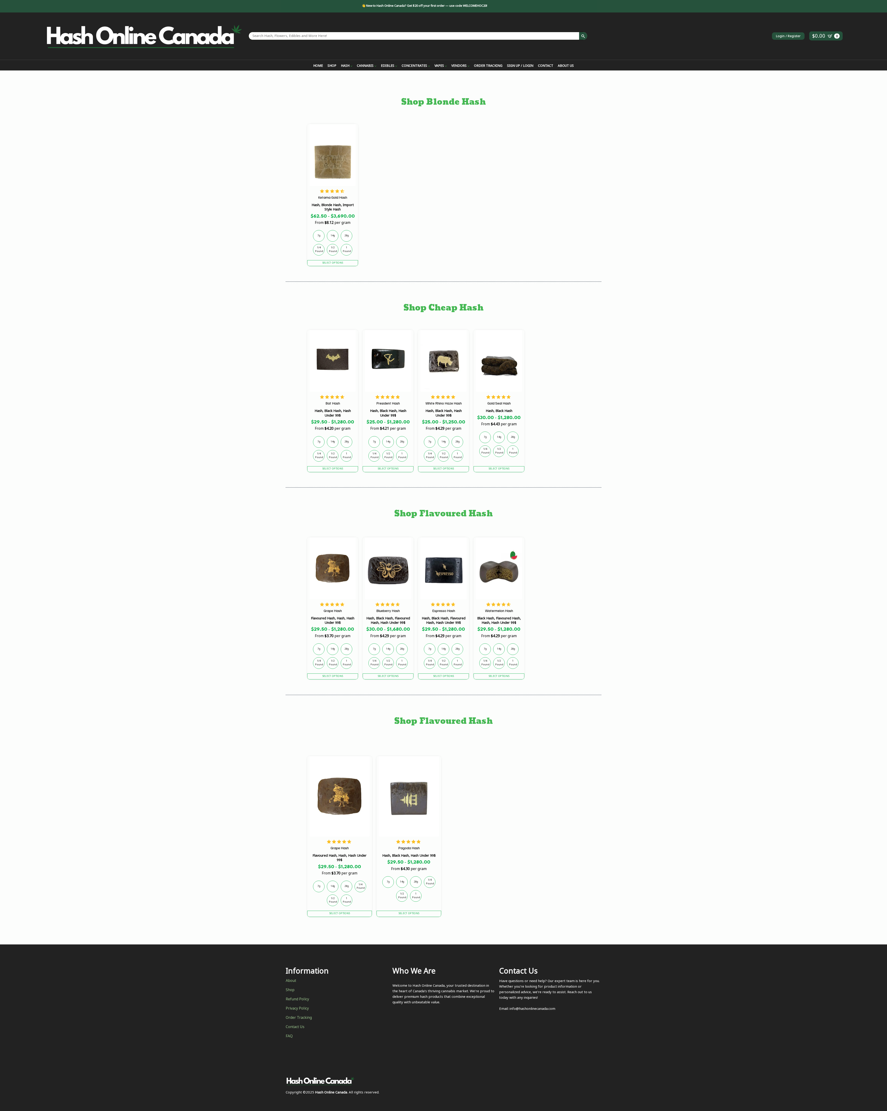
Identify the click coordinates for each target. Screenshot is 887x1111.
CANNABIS (365, 66)
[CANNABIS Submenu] (375, 66)
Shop (290, 990)
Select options (332, 263)
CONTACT (545, 66)
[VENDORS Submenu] (468, 66)
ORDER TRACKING (488, 66)
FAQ (289, 1036)
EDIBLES (387, 66)
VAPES (439, 66)
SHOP (332, 66)
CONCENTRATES (414, 66)
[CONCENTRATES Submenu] (428, 66)
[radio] (319, 236)
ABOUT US (566, 66)
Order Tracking (299, 1018)
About (291, 981)
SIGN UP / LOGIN (520, 66)
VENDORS (459, 66)
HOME (318, 66)
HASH (345, 66)
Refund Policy (297, 999)
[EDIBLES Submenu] (395, 66)
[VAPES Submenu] (445, 66)
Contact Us (295, 1027)
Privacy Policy (297, 1009)
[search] (583, 36)
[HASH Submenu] (350, 66)
